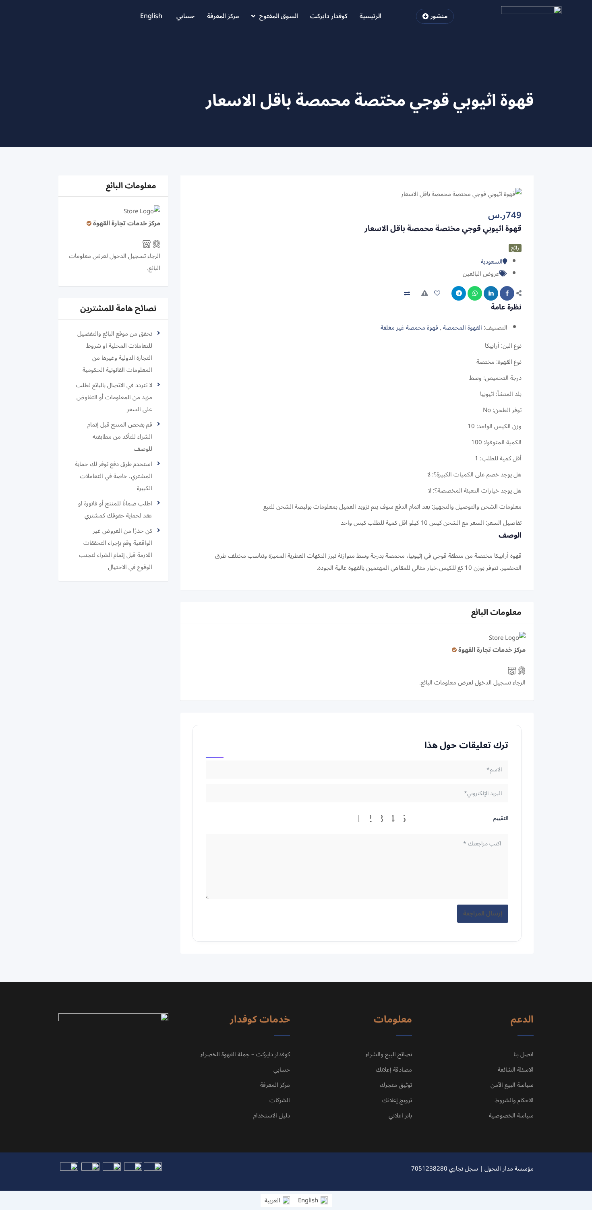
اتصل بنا (523, 1054)
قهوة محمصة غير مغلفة (409, 327)
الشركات (279, 1100)
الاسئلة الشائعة (516, 1069)
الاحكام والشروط (514, 1100)
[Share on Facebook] (507, 293)
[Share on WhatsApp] (475, 293)
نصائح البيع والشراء (389, 1054)
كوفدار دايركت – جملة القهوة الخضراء (245, 1054)
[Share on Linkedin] (491, 293)
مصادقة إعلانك (394, 1069)
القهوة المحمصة (462, 327)
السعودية (492, 261)
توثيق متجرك (396, 1084)
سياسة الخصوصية (511, 1115)
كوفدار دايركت (329, 16)
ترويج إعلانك (397, 1100)
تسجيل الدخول (493, 682)
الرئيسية (370, 16)
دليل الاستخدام (271, 1115)
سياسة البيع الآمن (512, 1084)
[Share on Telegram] (458, 293)
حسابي (185, 16)
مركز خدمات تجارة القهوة (492, 650)
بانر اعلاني (400, 1115)
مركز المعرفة (223, 16)
